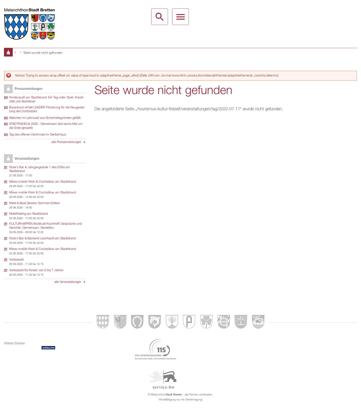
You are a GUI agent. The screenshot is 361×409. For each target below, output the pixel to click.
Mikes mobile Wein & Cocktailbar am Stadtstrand (42, 181)
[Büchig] (137, 322)
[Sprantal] (258, 322)
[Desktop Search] (159, 16)
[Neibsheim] (206, 322)
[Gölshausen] (189, 322)
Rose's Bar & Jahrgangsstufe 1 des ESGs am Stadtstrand (39, 169)
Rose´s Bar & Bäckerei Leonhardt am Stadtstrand (42, 238)
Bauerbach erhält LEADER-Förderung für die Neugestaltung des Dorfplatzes (47, 109)
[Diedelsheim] (154, 322)
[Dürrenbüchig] (172, 322)
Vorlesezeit (16, 259)
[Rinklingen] (223, 322)
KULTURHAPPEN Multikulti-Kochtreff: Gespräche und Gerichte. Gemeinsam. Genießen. (45, 225)
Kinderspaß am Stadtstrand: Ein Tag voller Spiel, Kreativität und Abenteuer (46, 99)
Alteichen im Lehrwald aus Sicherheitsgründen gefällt (44, 118)
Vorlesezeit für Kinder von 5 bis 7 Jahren (36, 270)
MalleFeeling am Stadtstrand (28, 213)
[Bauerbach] (120, 322)
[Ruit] (241, 322)
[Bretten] (103, 322)
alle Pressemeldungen (66, 142)
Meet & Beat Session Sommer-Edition (34, 203)
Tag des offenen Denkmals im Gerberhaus (37, 134)
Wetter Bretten (14, 343)
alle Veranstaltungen (68, 282)
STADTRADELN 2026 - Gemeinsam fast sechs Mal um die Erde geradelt (46, 126)
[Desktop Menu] (180, 16)
